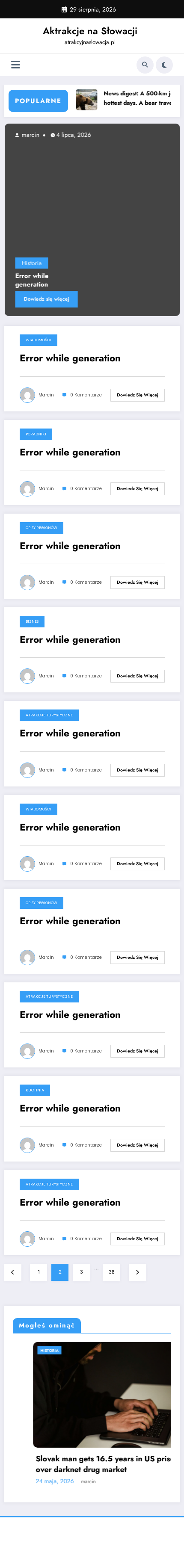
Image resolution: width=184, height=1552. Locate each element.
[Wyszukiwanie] (145, 65)
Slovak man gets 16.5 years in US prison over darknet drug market (87, 1464)
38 (112, 1272)
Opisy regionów (41, 527)
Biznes (32, 621)
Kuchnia (35, 1090)
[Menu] (15, 65)
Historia (31, 263)
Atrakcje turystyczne (49, 715)
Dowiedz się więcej (46, 299)
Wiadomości (38, 340)
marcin (29, 134)
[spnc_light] (164, 65)
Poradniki (36, 434)
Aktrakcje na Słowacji (90, 31)
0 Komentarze (86, 395)
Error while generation (31, 280)
